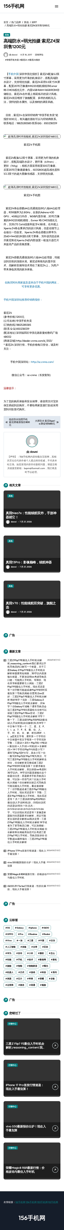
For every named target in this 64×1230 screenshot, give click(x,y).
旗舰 (9, 966)
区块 (46, 947)
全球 (35, 947)
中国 (42, 940)
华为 (9, 953)
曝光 (46, 966)
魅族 (44, 985)
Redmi (47, 934)
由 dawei (13, 54)
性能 (9, 959)
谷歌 (53, 978)
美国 (9, 978)
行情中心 (12, 1024)
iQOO (46, 927)
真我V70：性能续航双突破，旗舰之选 (31, 605)
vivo (9, 940)
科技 (44, 972)
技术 (31, 959)
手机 (20, 959)
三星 (31, 940)
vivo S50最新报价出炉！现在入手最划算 (26, 864)
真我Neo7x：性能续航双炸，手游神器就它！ (31, 515)
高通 (33, 985)
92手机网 (53, 1202)
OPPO (10, 934)
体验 (24, 947)
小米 (31, 953)
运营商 (10, 985)
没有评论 (39, 54)
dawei (34, 452)
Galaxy (20, 927)
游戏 (33, 972)
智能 (20, 966)
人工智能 (11, 947)
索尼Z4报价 (34, 60)
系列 (55, 972)
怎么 (53, 953)
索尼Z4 (24, 60)
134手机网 (31, 1202)
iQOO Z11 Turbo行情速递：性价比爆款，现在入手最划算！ (26, 887)
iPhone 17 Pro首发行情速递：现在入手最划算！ (26, 852)
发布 (20, 953)
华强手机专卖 (12, 60)
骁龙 (22, 985)
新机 (55, 959)
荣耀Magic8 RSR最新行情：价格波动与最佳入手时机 (27, 876)
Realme (33, 934)
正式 (22, 972)
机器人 (10, 972)
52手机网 (20, 1202)
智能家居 (33, 966)
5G (8, 927)
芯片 (20, 978)
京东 (53, 940)
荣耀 (42, 978)
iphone (33, 927)
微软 (42, 953)
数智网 (43, 959)
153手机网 (42, 1202)
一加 (20, 940)
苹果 (31, 978)
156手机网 (14, 6)
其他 (7, 35)
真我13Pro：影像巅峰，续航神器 (29, 562)
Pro (21, 934)
